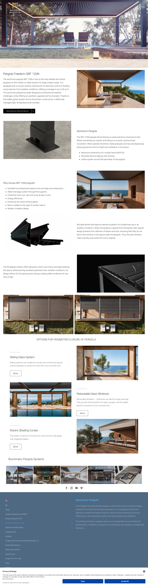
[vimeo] (81, 488)
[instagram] (71, 488)
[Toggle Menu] (143, 7)
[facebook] (66, 488)
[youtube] (76, 488)
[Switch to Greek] (37, 505)
